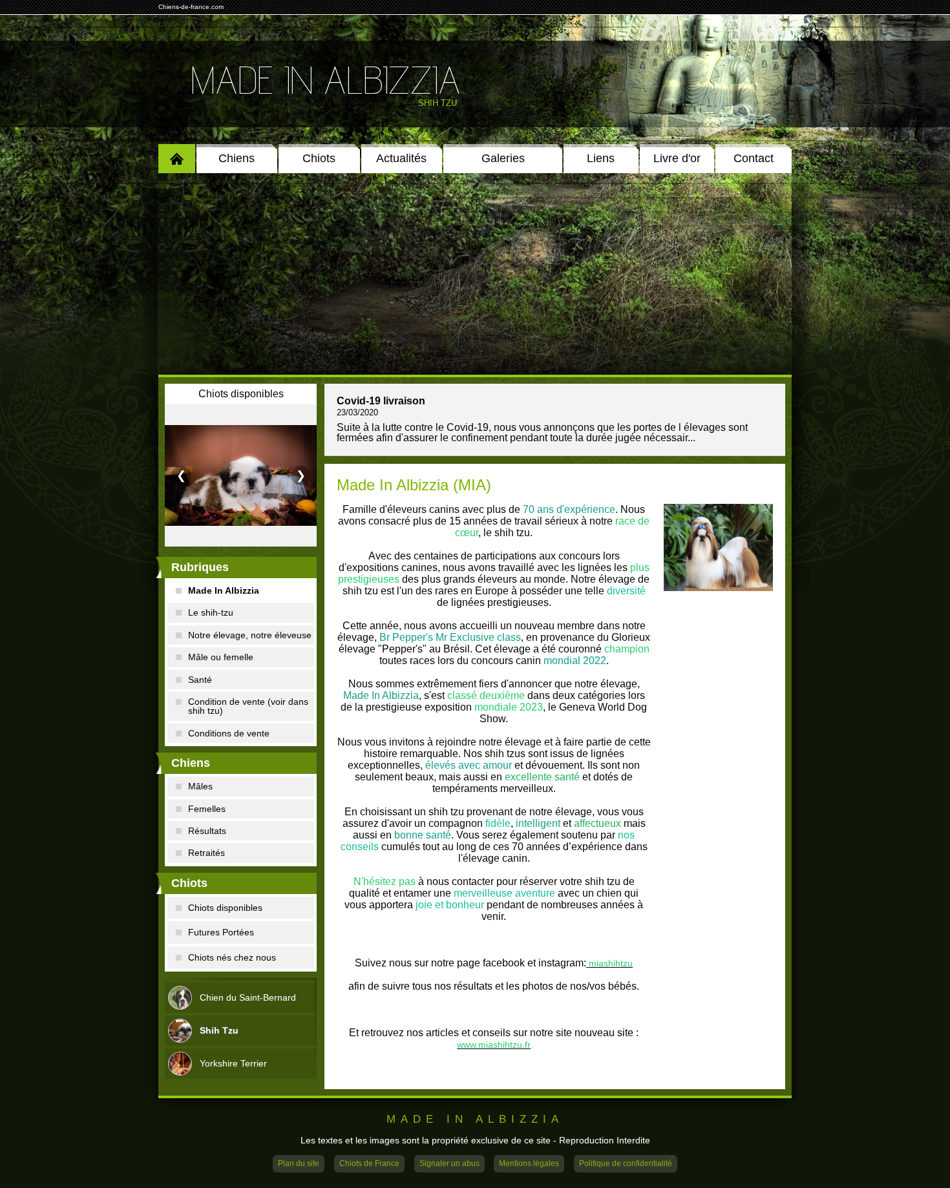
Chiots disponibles (225, 907)
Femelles (207, 809)
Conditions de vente (228, 733)
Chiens (236, 158)
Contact (754, 158)
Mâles (200, 786)
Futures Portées (221, 932)
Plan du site (298, 1163)
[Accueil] (176, 158)
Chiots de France (369, 1163)
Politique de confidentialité (625, 1163)
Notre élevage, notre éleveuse (249, 635)
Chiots (318, 158)
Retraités (206, 853)
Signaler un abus (449, 1163)
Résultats (207, 831)
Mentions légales (529, 1163)
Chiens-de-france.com (191, 6)
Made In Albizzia (325, 79)
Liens (601, 158)
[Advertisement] (475, 273)
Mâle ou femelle (220, 657)
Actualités (401, 158)
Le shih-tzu (210, 612)
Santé (200, 679)
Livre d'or (677, 158)
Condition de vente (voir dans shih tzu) (248, 706)
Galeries (503, 158)
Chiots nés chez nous (232, 957)
